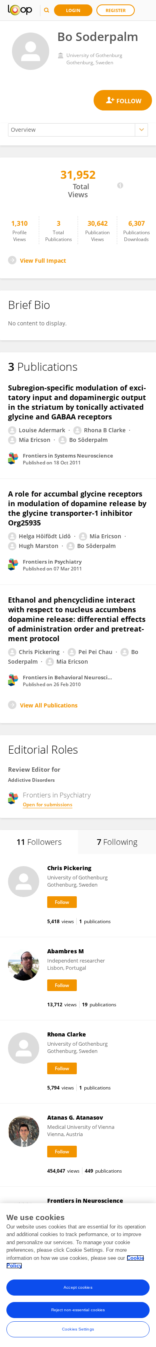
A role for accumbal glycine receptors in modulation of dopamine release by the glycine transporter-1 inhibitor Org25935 (77, 508)
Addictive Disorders (31, 780)
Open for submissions (47, 804)
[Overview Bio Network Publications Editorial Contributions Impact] (78, 130)
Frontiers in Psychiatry (57, 795)
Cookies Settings (78, 1329)
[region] (78, 1275)
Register (116, 10)
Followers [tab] (39, 841)
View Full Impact (43, 260)
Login (73, 10)
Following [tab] (117, 841)
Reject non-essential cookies (78, 1310)
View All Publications (49, 705)
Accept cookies (78, 1287)
